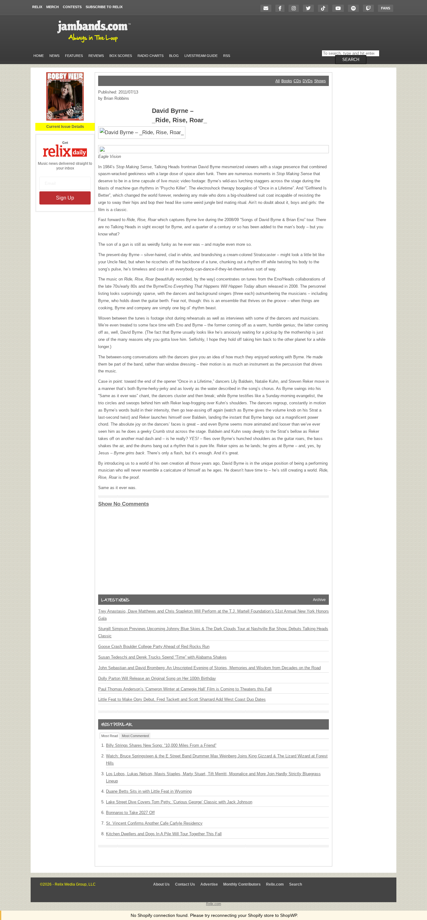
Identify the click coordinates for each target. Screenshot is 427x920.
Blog (174, 56)
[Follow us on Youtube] (339, 8)
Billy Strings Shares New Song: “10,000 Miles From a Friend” (161, 745)
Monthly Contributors (242, 884)
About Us (161, 884)
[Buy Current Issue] (65, 119)
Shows (320, 81)
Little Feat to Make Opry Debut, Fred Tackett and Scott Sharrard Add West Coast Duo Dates (182, 699)
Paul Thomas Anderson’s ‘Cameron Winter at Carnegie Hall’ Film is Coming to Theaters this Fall (185, 689)
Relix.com (275, 884)
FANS (385, 8)
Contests (72, 7)
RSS (226, 56)
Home (38, 56)
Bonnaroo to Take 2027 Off (130, 812)
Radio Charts (150, 56)
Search (295, 884)
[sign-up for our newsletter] (267, 8)
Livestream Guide (201, 56)
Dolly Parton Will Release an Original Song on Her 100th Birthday (157, 678)
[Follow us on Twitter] (310, 8)
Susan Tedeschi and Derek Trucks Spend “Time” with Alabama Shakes (162, 657)
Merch (52, 7)
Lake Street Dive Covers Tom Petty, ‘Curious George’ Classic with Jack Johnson (179, 802)
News (54, 56)
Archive (319, 600)
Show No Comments (123, 504)
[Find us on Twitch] (370, 8)
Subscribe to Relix (104, 7)
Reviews (96, 56)
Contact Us (185, 884)
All (277, 81)
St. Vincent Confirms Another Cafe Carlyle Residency (154, 823)
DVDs (308, 81)
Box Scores (120, 56)
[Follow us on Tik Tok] (324, 8)
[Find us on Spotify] (355, 8)
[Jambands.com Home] (95, 43)
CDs (297, 81)
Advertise (209, 884)
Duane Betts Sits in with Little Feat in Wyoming (149, 791)
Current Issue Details (65, 126)
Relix (37, 7)
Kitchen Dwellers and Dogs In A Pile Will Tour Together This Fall (164, 834)
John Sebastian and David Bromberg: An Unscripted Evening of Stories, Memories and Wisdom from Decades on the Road (209, 667)
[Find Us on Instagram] (295, 8)
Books (286, 81)
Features (74, 56)
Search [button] (350, 59)
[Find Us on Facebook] (281, 8)
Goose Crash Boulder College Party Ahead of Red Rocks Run (153, 646)
